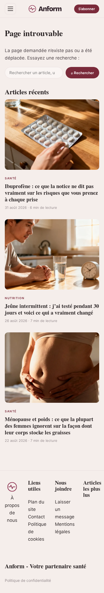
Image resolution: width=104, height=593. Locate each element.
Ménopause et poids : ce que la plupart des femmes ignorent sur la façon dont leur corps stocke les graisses (49, 425)
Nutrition (15, 298)
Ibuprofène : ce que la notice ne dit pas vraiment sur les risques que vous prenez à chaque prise (51, 192)
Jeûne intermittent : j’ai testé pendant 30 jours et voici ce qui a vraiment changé (52, 309)
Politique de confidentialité (28, 580)
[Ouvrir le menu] (10, 8)
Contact (36, 516)
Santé (11, 178)
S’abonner (86, 9)
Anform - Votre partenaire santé (45, 566)
